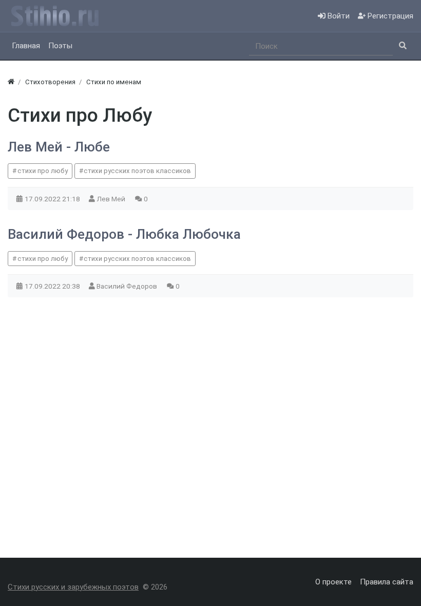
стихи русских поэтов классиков (137, 171)
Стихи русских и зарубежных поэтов (73, 587)
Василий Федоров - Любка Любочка (124, 234)
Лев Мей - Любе (59, 147)
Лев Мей (112, 199)
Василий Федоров (128, 286)
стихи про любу (42, 171)
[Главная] (11, 82)
